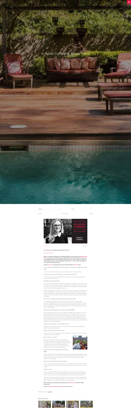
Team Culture (46, 246)
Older (40, 213)
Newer (90, 213)
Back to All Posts (65, 213)
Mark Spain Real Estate (49, 252)
